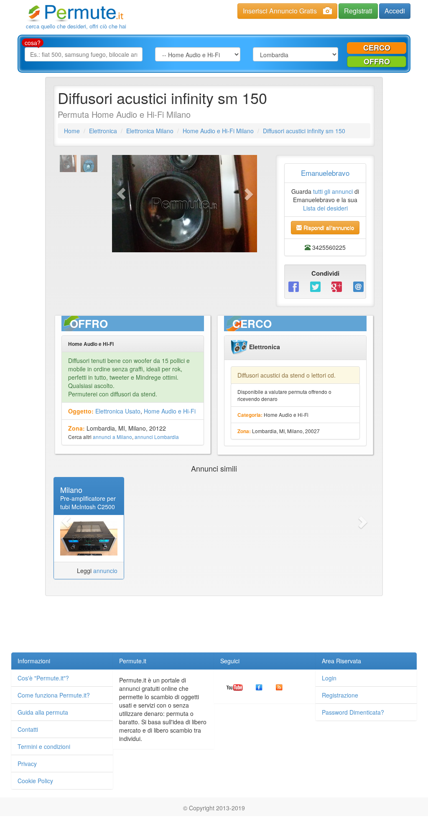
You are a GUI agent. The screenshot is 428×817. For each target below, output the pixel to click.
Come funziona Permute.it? (54, 695)
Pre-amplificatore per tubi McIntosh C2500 (88, 502)
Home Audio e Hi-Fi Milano (218, 131)
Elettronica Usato (117, 411)
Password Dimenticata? (353, 712)
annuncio (105, 570)
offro (377, 61)
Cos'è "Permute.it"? (43, 678)
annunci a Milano (112, 436)
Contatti (28, 729)
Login (329, 678)
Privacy (27, 763)
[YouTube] (234, 686)
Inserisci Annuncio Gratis (280, 10)
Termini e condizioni (44, 746)
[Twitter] (314, 286)
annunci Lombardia (157, 436)
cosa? (33, 42)
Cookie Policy (35, 780)
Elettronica (103, 131)
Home (72, 131)
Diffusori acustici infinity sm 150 (304, 131)
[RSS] (279, 686)
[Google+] (336, 286)
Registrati (358, 10)
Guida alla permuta (43, 712)
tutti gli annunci (333, 191)
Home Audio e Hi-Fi (170, 411)
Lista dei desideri (325, 208)
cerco (376, 47)
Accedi (395, 10)
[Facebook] (293, 286)
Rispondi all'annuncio (328, 227)
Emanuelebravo (325, 172)
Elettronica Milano (149, 131)
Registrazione (340, 695)
